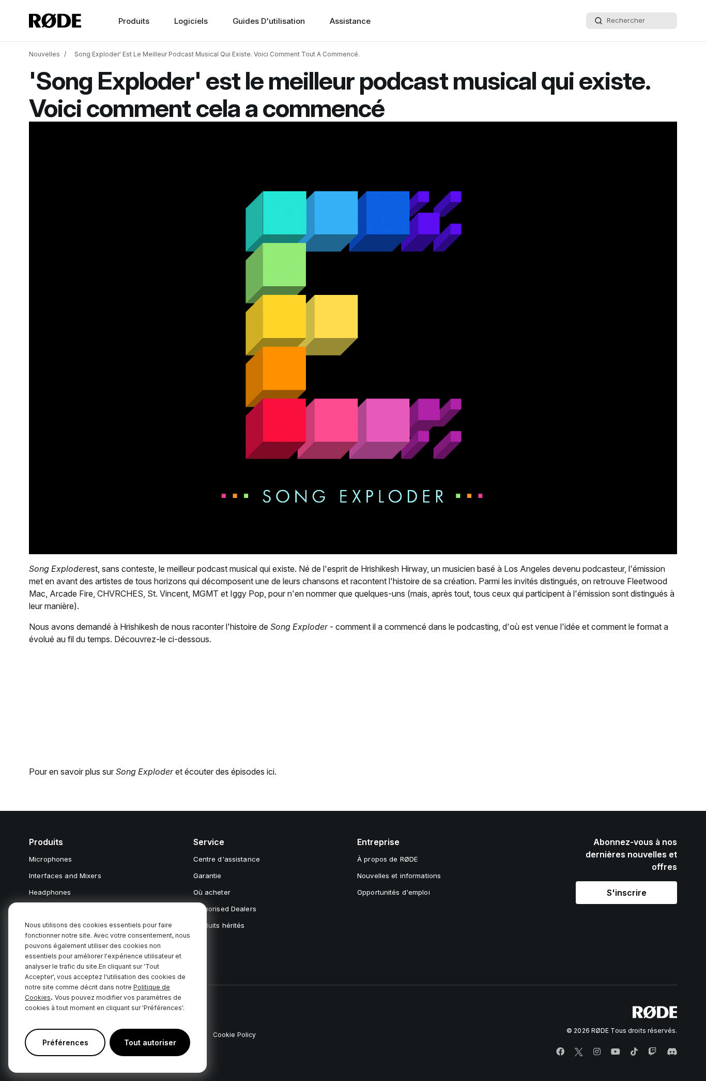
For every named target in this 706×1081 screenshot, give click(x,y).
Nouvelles (44, 54)
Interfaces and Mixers (65, 875)
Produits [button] (133, 21)
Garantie (207, 875)
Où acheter (212, 892)
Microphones (50, 859)
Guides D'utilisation (269, 21)
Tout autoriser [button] (150, 1042)
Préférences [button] (65, 1042)
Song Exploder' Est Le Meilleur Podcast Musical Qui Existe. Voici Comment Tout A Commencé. (217, 54)
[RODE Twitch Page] (652, 1052)
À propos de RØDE (387, 859)
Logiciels (191, 21)
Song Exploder (57, 569)
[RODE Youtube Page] (615, 1052)
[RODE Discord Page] (672, 1052)
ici (270, 771)
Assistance (350, 21)
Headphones (50, 892)
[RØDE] (55, 20)
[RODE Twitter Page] (579, 1052)
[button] (626, 892)
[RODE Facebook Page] (560, 1052)
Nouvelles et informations (399, 875)
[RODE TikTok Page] (634, 1052)
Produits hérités (219, 925)
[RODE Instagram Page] (597, 1052)
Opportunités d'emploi (393, 892)
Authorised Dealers (224, 909)
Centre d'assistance (226, 859)
